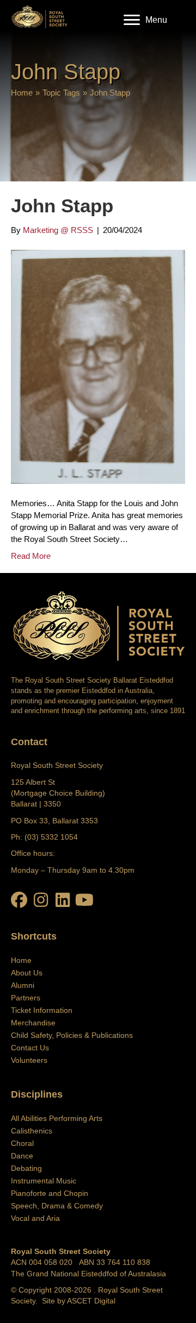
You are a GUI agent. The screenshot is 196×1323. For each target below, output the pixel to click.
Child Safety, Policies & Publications (72, 1035)
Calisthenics (31, 1130)
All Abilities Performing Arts (56, 1118)
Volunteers (29, 1060)
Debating (26, 1168)
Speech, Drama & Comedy (57, 1205)
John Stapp (62, 205)
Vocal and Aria (35, 1218)
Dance (22, 1155)
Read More (31, 555)
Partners (25, 997)
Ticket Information (41, 1010)
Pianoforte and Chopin (49, 1193)
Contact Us (30, 1047)
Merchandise (33, 1022)
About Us (26, 972)
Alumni (22, 985)
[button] (19, 900)
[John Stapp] (98, 365)
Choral (22, 1143)
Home (22, 92)
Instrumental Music (43, 1180)
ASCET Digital (91, 1300)
